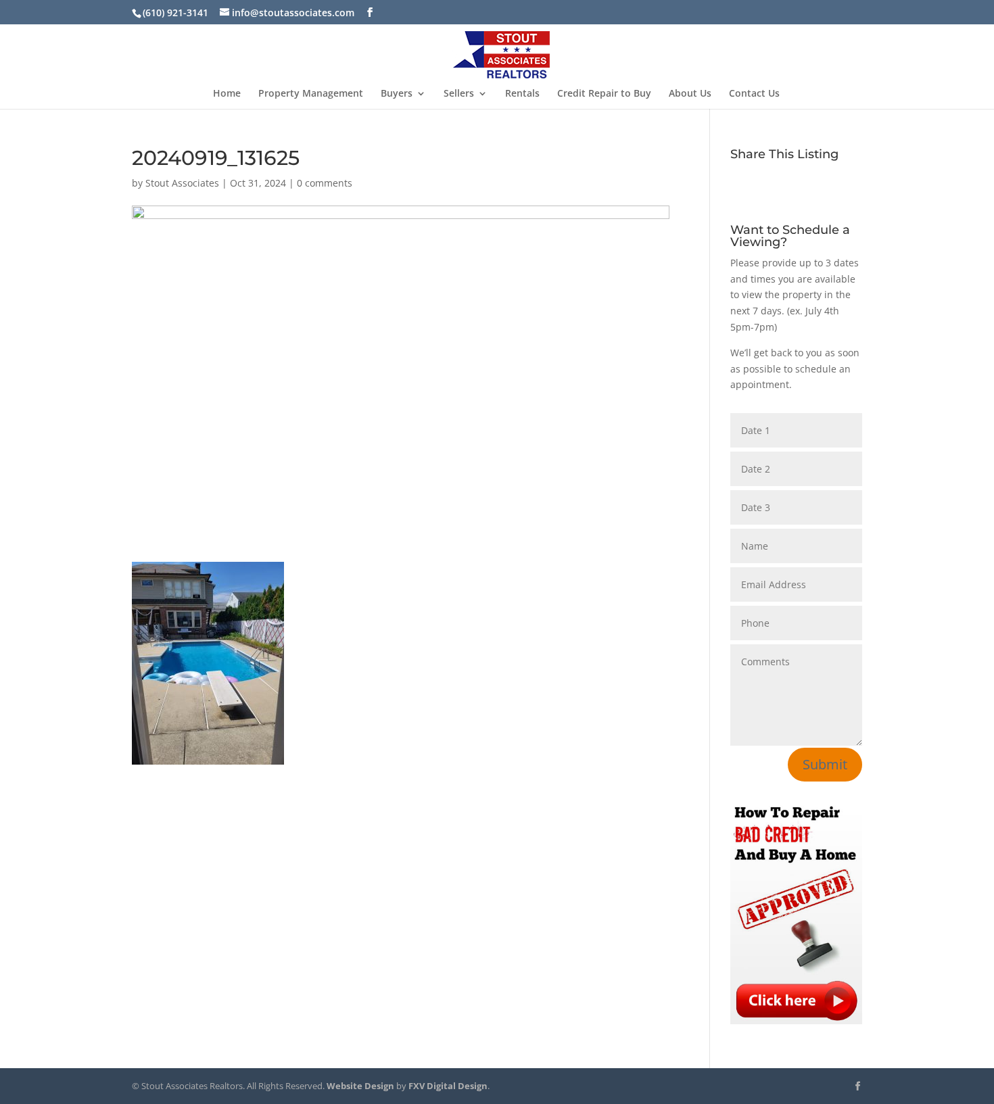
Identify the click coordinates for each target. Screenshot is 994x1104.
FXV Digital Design (448, 1086)
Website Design (360, 1086)
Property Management (310, 94)
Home (227, 94)
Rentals (522, 94)
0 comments (324, 182)
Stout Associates (182, 182)
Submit (825, 764)
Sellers (459, 94)
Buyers (396, 94)
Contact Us (754, 94)
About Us (690, 94)
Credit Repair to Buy (604, 94)
